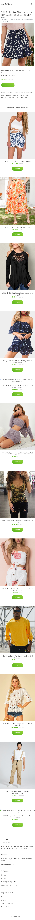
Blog (2, 897)
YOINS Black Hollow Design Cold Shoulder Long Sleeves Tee (17, 294)
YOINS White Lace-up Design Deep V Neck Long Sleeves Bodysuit (17, 386)
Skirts (29, 70)
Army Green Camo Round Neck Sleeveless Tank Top (17, 521)
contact (3, 900)
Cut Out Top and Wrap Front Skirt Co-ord (17, 161)
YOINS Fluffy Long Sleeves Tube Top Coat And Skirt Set (18, 454)
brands (3, 875)
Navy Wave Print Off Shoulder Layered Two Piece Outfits (17, 362)
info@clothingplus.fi (7, 865)
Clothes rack (5, 878)
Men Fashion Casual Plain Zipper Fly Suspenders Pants (17, 792)
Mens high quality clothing (9, 882)
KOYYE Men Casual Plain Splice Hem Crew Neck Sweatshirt (17, 657)
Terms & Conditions (7, 903)
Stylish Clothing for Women (18, 70)
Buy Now (8, 85)
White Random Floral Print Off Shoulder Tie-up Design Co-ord (17, 589)
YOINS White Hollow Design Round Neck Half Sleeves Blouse (17, 725)
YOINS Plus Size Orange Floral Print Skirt (17, 227)
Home (3, 18)
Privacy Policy (5, 907)
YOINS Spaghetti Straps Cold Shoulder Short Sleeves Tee (17, 817)
